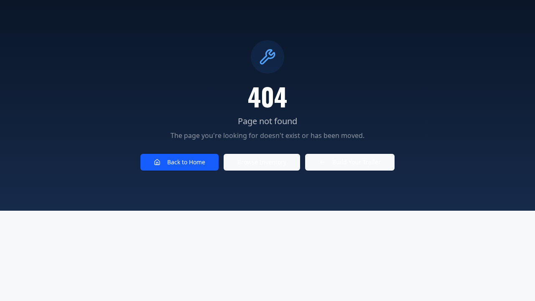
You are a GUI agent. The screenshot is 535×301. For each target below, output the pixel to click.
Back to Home (186, 162)
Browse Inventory (261, 162)
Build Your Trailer (356, 162)
